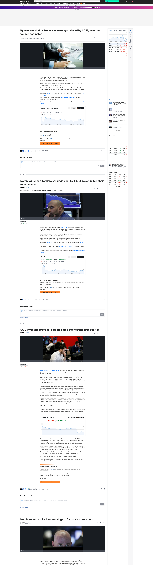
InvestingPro (50, 76)
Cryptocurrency (57, 5)
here (41, 73)
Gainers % (116, 120)
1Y (50, 97)
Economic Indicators (46, 5)
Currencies (29, 5)
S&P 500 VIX (111, 35)
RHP (68, 60)
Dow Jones (111, 30)
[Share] (94, 20)
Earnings (74, 5)
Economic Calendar (65, 3)
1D (42, 97)
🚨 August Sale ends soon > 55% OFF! (111, 1)
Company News (69, 5)
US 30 (110, 26)
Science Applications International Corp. (50, 353)
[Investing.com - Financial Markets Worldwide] (24, 1)
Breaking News (23, 5)
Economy (52, 5)
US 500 (110, 28)
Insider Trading (63, 5)
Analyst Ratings (92, 5)
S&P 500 (110, 32)
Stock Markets (40, 5)
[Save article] (97, 20)
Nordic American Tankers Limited (48, 542)
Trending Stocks (113, 155)
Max (54, 97)
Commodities (34, 5)
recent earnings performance (68, 80)
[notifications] (130, 1)
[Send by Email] (43, 133)
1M (46, 97)
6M (48, 97)
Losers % (121, 120)
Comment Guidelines (24, 151)
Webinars (111, 143)
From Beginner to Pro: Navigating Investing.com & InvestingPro (118, 147)
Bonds (120, 13)
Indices (110, 13)
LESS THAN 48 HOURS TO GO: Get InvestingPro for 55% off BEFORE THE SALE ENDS (119, 98)
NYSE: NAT (64, 210)
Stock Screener (72, 3)
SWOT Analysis (86, 5)
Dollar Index (111, 37)
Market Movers (112, 117)
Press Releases (102, 5)
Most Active (111, 120)
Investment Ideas (80, 5)
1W (44, 97)
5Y (52, 97)
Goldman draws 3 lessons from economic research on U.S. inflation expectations (119, 86)
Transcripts (97, 5)
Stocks (124, 13)
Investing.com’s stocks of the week (119, 108)
